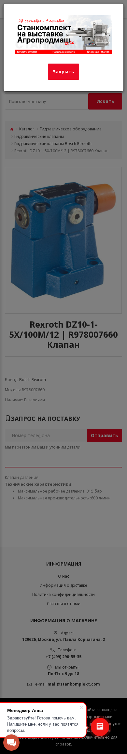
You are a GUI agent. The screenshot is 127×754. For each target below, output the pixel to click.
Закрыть (63, 71)
